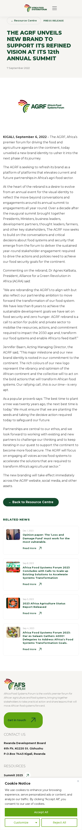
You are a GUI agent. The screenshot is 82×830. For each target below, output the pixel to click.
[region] (41, 804)
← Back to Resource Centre (30, 502)
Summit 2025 (13, 775)
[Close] (78, 781)
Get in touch (17, 720)
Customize (21, 822)
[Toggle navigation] (54, 8)
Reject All (59, 822)
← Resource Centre (24, 20)
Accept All (41, 812)
